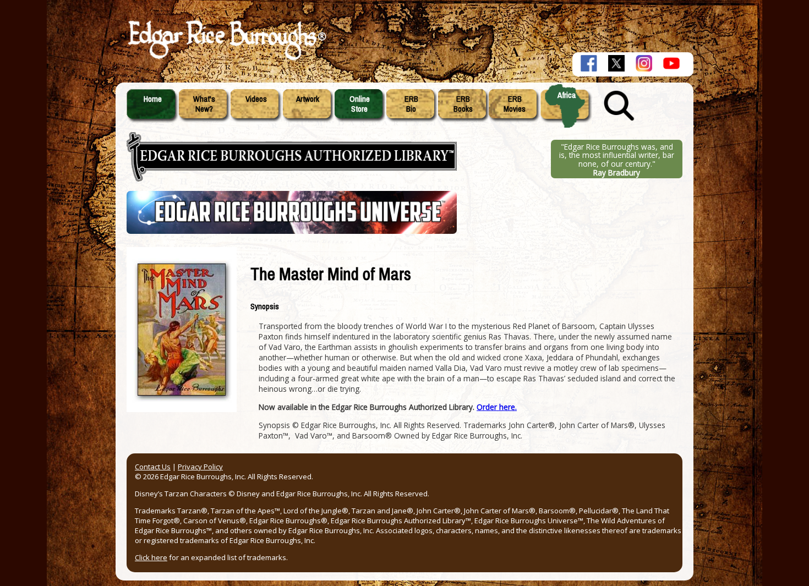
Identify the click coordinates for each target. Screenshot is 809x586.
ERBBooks (463, 104)
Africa (566, 95)
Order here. (497, 407)
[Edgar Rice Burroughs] (225, 59)
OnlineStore (359, 104)
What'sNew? (204, 104)
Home (153, 99)
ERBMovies (515, 104)
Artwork (307, 99)
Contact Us (153, 467)
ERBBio (411, 104)
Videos (256, 99)
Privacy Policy (200, 467)
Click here (151, 557)
